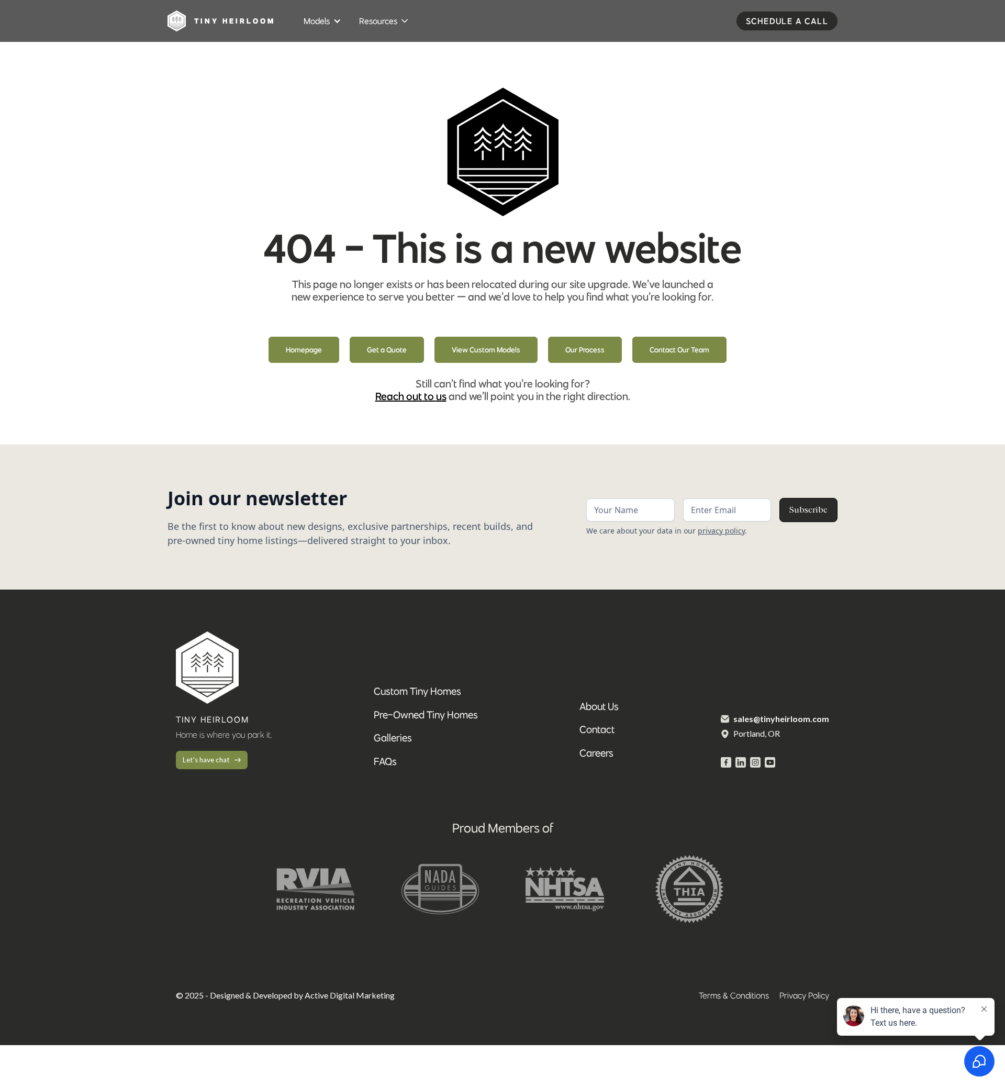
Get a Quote (387, 349)
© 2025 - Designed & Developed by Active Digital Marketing (285, 995)
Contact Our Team (679, 349)
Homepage (304, 349)
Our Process (585, 349)
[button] (323, 21)
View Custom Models (486, 349)
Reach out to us (410, 396)
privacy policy (721, 531)
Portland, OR (756, 733)
